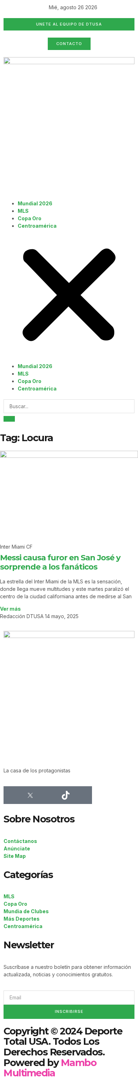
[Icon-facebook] (12, 795)
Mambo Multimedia (50, 1068)
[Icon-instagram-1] (48, 795)
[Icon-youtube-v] (83, 795)
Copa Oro (29, 218)
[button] (69, 295)
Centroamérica (37, 226)
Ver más (10, 609)
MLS (23, 211)
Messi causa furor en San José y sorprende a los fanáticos (60, 562)
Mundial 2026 (35, 203)
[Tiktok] (65, 795)
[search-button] (9, 419)
